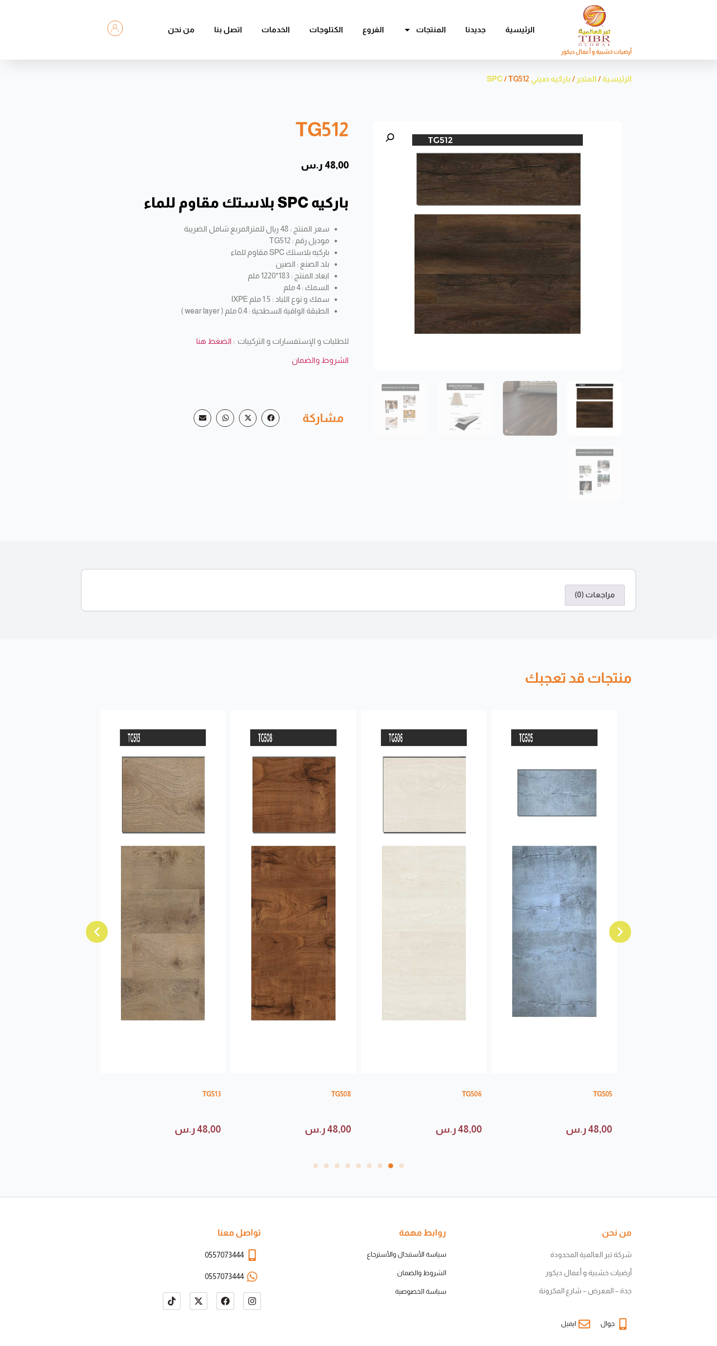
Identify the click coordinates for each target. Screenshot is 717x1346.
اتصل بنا (228, 29)
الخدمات (275, 29)
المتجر (587, 79)
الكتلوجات (326, 29)
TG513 (211, 1094)
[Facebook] (225, 1301)
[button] (389, 138)
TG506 (472, 1094)
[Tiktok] (171, 1301)
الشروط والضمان (320, 360)
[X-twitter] (198, 1301)
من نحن (181, 29)
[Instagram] (252, 1301)
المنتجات (431, 29)
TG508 (341, 1094)
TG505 (602, 1094)
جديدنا (475, 29)
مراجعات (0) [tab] (595, 594)
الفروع (373, 29)
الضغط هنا (214, 341)
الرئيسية (520, 29)
